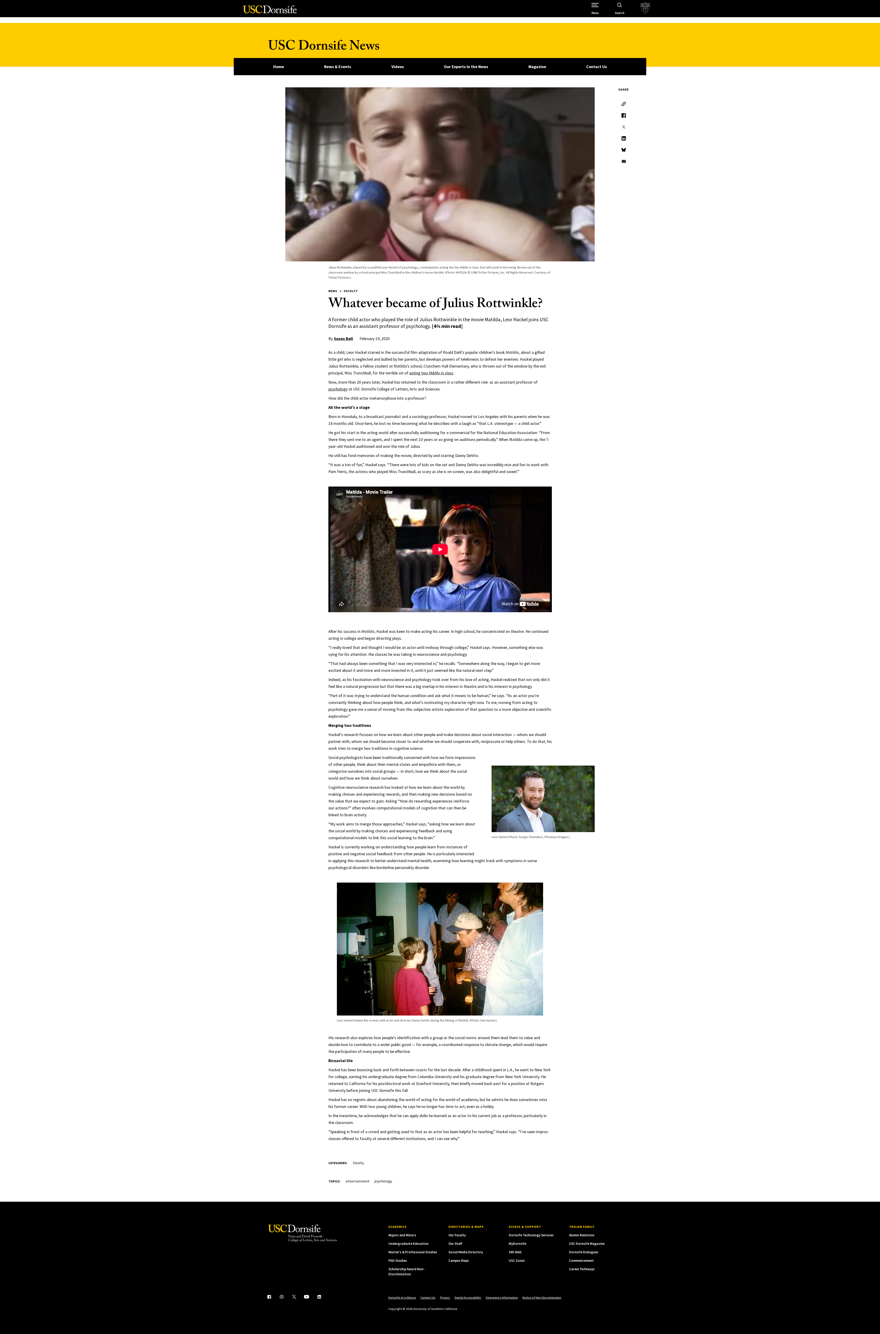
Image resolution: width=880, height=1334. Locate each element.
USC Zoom (517, 1260)
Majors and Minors (402, 1235)
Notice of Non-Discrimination (541, 1297)
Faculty (351, 291)
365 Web (515, 1252)
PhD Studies (397, 1260)
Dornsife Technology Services (531, 1235)
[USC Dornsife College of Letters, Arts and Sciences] (270, 12)
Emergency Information (502, 1297)
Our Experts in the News (466, 66)
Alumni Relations (581, 1235)
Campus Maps (458, 1260)
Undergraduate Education (408, 1243)
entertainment (358, 1181)
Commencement (581, 1260)
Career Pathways (582, 1269)
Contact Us (596, 66)
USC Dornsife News (324, 47)
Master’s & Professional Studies (412, 1252)
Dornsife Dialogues (583, 1252)
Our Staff (455, 1243)
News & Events (337, 66)
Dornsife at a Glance (402, 1297)
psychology (338, 389)
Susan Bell (343, 338)
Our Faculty (457, 1235)
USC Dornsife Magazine (587, 1243)
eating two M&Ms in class (431, 373)
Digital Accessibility (468, 1297)
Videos (397, 66)
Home (278, 66)
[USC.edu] (645, 8)
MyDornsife (517, 1243)
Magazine (537, 66)
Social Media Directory (465, 1252)
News (332, 291)
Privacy (445, 1297)
